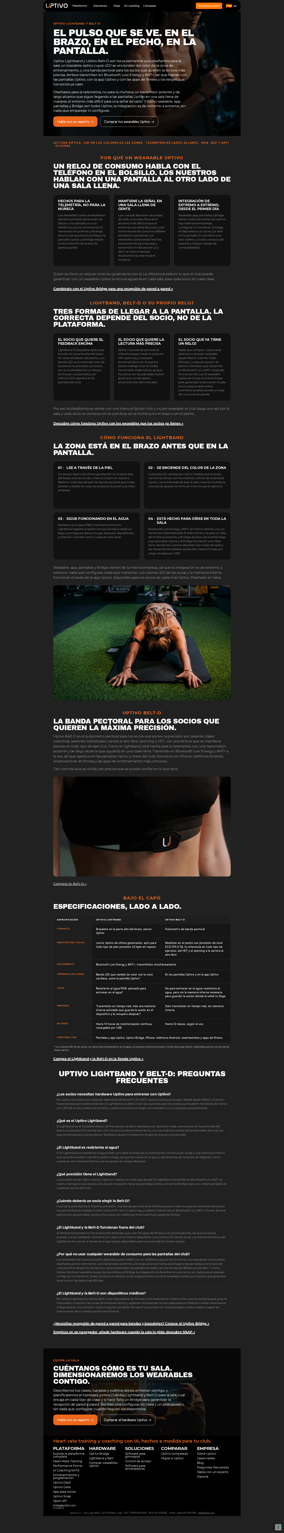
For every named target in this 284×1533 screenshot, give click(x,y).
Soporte (203, 1476)
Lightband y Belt (101, 1458)
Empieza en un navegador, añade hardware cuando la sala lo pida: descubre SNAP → (124, 1332)
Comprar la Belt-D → (70, 884)
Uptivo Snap (62, 1496)
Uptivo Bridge (99, 1454)
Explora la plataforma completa (69, 1455)
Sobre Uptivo (206, 1454)
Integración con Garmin (65, 1507)
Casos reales (206, 1458)
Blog (200, 1463)
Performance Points (68, 1466)
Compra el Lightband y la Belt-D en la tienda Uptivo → (98, 1059)
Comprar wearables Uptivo (103, 1464)
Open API (60, 1501)
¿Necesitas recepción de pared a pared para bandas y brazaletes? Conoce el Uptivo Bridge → (131, 1323)
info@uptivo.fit (206, 1512)
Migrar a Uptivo (172, 1458)
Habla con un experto (212, 1472)
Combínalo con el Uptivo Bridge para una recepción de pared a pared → (113, 289)
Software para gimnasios (135, 1455)
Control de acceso (138, 1461)
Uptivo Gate (62, 1487)
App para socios (64, 1492)
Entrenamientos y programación (66, 1476)
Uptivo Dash (62, 1482)
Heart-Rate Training (67, 1461)
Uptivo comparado (174, 1454)
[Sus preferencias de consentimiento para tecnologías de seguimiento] (278, 1527)
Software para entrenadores (135, 1467)
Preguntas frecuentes (213, 1467)
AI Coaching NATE (66, 1470)
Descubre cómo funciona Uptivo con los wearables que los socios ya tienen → (118, 423)
